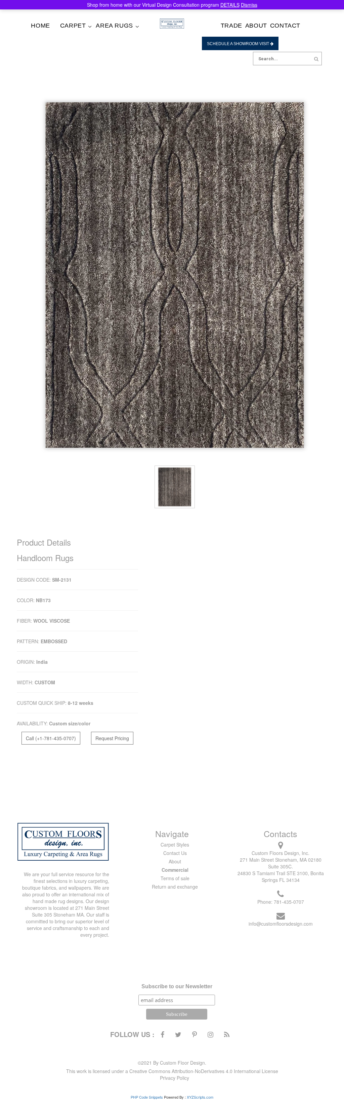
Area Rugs (114, 25)
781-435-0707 (289, 901)
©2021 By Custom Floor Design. (172, 1062)
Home (40, 25)
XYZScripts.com (200, 1097)
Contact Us (175, 853)
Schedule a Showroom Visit (238, 43)
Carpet (73, 25)
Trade (231, 25)
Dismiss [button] (249, 4)
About (256, 25)
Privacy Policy (174, 1077)
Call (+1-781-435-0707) (51, 738)
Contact (285, 25)
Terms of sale (175, 878)
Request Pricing (112, 738)
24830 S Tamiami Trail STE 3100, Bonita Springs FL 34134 (281, 876)
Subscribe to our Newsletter (176, 986)
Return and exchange (175, 886)
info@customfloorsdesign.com (281, 923)
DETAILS (230, 4)
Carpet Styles (175, 844)
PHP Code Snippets (147, 1097)
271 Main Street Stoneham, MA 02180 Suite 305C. (280, 863)
